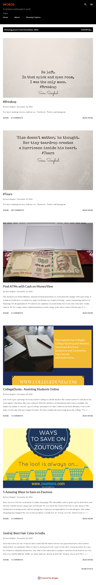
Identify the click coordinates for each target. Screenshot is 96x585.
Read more (88, 118)
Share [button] (6, 118)
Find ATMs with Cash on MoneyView (28, 286)
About (17, 17)
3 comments (17, 519)
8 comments (17, 118)
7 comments (17, 416)
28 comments (17, 210)
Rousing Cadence (33, 17)
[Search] (85, 4)
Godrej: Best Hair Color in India (24, 533)
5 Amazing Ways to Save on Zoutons (27, 492)
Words (8, 4)
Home (5, 17)
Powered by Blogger (49, 578)
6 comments (17, 313)
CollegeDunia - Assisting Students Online (31, 389)
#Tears (7, 194)
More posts (87, 569)
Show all (86, 29)
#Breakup (9, 101)
